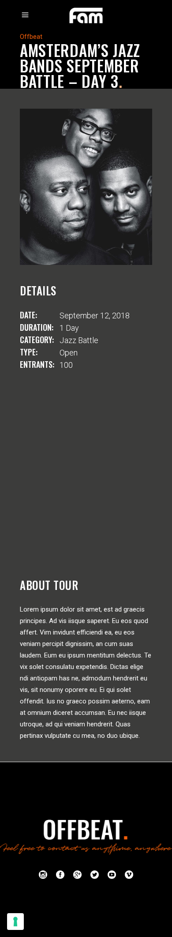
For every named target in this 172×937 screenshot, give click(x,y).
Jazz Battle (79, 340)
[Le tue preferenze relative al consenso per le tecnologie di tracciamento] (15, 921)
